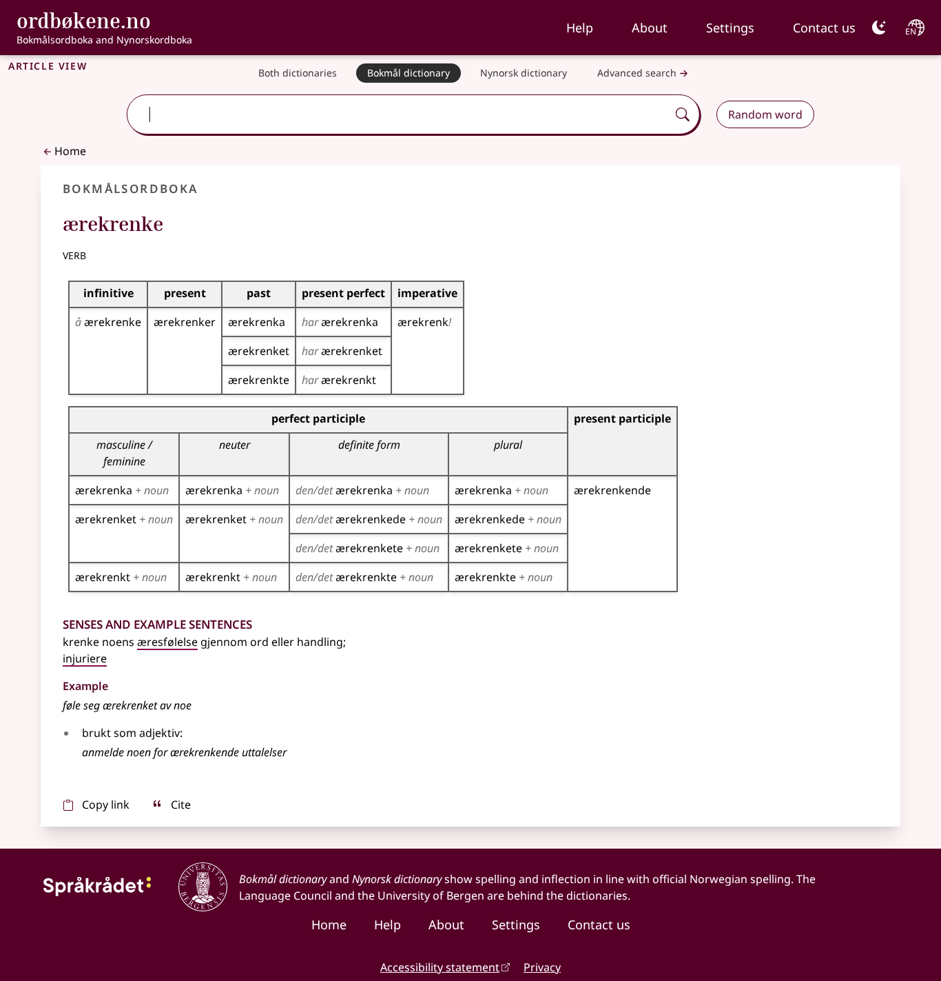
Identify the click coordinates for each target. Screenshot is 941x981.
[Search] (682, 114)
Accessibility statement (439, 967)
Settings (730, 27)
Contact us (824, 27)
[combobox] (398, 114)
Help (579, 27)
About (650, 27)
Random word (765, 114)
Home (70, 151)
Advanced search (636, 72)
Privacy (542, 967)
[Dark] (879, 27)
